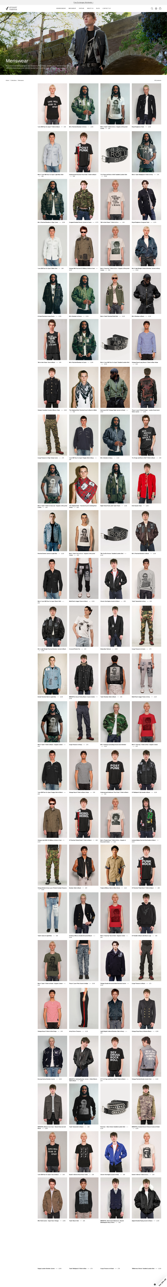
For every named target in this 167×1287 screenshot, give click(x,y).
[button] (81, 8)
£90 (86, 888)
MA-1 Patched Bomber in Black (140, 553)
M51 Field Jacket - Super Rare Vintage (48, 1220)
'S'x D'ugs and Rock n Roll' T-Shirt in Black (143, 458)
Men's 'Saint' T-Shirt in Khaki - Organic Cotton (50, 983)
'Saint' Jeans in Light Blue (45, 935)
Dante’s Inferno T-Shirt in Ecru (140, 1174)
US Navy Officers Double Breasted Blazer (80, 935)
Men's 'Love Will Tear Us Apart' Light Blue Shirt (50, 174)
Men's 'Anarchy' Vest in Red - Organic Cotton (112, 935)
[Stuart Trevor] (12, 8)
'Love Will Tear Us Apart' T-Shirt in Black (49, 127)
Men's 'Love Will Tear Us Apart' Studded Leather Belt (114, 362)
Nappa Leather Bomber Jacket (46, 1268)
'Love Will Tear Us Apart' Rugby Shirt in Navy (81, 458)
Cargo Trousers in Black (138, 983)
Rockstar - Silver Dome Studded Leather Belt (112, 1127)
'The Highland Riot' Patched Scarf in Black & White (83, 410)
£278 (154, 222)
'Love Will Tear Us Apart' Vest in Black (48, 1174)
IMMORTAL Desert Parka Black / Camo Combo (82, 697)
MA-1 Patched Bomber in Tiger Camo (48, 222)
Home (7, 80)
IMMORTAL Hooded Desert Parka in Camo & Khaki (146, 1127)
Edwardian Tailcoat (105, 649)
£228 (39, 842)
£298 (147, 505)
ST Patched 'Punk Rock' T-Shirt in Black (143, 888)
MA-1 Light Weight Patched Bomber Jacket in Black (52, 649)
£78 (158, 174)
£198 (92, 127)
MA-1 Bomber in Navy (106, 458)
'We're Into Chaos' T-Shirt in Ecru (109, 222)
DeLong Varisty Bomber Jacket (46, 1079)
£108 (93, 983)
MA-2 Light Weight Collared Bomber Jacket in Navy (146, 268)
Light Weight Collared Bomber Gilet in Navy (112, 1031)
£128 (105, 176)
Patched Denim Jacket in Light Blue (47, 553)
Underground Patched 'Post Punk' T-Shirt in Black (82, 174)
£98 (74, 412)
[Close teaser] (155, 1284)
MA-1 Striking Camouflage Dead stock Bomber (113, 744)
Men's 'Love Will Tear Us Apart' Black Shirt (49, 601)
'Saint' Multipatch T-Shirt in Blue (77, 1268)
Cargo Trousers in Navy (75, 744)
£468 (101, 412)
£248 (149, 127)
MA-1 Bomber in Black (138, 316)
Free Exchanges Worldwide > (83, 2)
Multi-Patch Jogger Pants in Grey (141, 697)
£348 (144, 412)
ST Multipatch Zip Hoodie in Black (141, 792)
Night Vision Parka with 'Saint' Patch (110, 505)
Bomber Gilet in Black (75, 888)
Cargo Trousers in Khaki (107, 1268)
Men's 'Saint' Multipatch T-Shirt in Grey (142, 174)
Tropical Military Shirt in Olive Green (110, 888)
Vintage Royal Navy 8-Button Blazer (142, 1031)
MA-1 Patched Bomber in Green (77, 127)
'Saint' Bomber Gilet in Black (108, 697)
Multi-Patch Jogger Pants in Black (78, 601)
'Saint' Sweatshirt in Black (76, 1127)
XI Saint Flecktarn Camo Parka (46, 316)
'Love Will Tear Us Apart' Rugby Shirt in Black (50, 792)
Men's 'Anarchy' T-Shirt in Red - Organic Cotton (145, 744)
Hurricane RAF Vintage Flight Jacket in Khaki (112, 410)
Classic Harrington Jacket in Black (110, 601)
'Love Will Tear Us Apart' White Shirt (47, 268)
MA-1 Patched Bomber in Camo (77, 362)
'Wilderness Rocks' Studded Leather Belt (143, 1268)
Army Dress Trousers (75, 1031)
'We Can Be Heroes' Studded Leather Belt (111, 553)
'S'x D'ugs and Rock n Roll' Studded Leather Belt (113, 174)
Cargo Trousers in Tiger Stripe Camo (48, 458)
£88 (42, 176)
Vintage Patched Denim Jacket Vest (141, 1079)
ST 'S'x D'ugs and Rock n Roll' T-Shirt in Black (112, 1079)
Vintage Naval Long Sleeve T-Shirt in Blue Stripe (145, 362)
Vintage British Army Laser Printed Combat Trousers (52, 888)
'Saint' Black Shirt (74, 1220)
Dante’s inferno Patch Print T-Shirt (78, 1174)
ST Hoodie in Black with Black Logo (141, 935)
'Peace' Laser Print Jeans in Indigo (78, 983)
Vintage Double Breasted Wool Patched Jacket (113, 983)
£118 (105, 746)
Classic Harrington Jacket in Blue (109, 1174)
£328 (65, 410)
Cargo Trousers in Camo (138, 649)
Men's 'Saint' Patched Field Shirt (109, 316)
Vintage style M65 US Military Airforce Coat (49, 840)
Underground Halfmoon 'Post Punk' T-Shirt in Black (114, 792)
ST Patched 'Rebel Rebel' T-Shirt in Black (80, 840)
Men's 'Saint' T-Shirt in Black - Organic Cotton (50, 744)
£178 (96, 222)
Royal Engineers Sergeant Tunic (140, 222)
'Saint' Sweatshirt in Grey (139, 601)
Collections (14, 80)
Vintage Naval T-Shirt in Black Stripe (79, 792)
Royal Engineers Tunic (138, 127)
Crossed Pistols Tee (74, 649)
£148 (123, 316)
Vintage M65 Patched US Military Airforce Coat (82, 268)
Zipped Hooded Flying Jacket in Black (142, 1220)
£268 (116, 649)
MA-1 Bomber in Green (75, 316)
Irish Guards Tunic (137, 505)
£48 (65, 127)
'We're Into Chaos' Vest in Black (46, 362)
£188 (46, 1128)
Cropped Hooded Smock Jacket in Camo (80, 222)
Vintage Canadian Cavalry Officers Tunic (49, 410)
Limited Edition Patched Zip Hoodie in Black (144, 840)
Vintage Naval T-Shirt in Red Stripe (47, 1031)
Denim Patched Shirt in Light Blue (47, 697)
